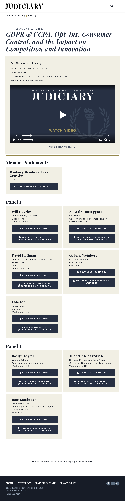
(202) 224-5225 (13, 493)
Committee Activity (15, 16)
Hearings (32, 16)
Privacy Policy (68, 483)
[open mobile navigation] (117, 6)
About (9, 483)
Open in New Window (61, 147)
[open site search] (111, 6)
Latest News (24, 483)
